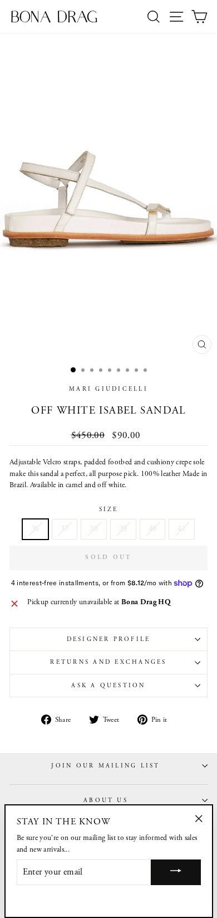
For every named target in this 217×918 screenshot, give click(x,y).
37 (65, 528)
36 (35, 528)
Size (109, 509)
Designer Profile (109, 639)
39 (123, 528)
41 (181, 528)
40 (153, 528)
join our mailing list (105, 766)
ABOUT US (105, 800)
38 (94, 528)
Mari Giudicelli (108, 389)
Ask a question (108, 685)
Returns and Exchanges (108, 662)
